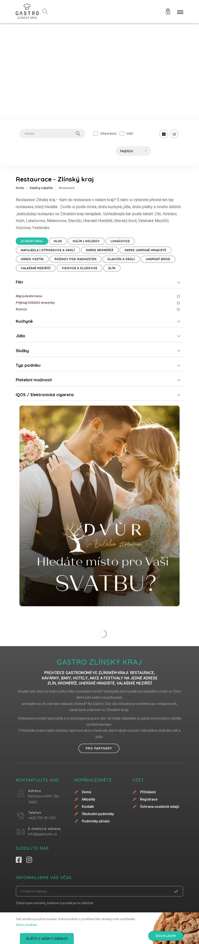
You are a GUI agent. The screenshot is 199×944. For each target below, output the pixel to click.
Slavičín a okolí (121, 259)
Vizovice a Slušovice (79, 268)
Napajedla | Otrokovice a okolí (48, 250)
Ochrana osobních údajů (159, 807)
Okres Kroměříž (100, 250)
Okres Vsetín (32, 259)
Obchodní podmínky (98, 814)
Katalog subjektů (41, 188)
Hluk (58, 241)
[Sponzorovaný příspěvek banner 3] (99, 506)
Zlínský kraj (32, 241)
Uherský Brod (158, 259)
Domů (20, 188)
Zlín (112, 268)
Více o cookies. (26, 924)
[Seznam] (174, 134)
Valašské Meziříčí (36, 268)
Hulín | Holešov (86, 241)
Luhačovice (120, 241)
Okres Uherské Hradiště (145, 250)
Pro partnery (99, 748)
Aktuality (88, 799)
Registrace (149, 799)
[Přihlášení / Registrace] (168, 11)
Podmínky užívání (96, 821)
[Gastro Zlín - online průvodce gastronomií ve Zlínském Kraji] (27, 11)
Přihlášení (148, 792)
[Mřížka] (163, 134)
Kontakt (88, 807)
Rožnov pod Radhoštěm (76, 259)
